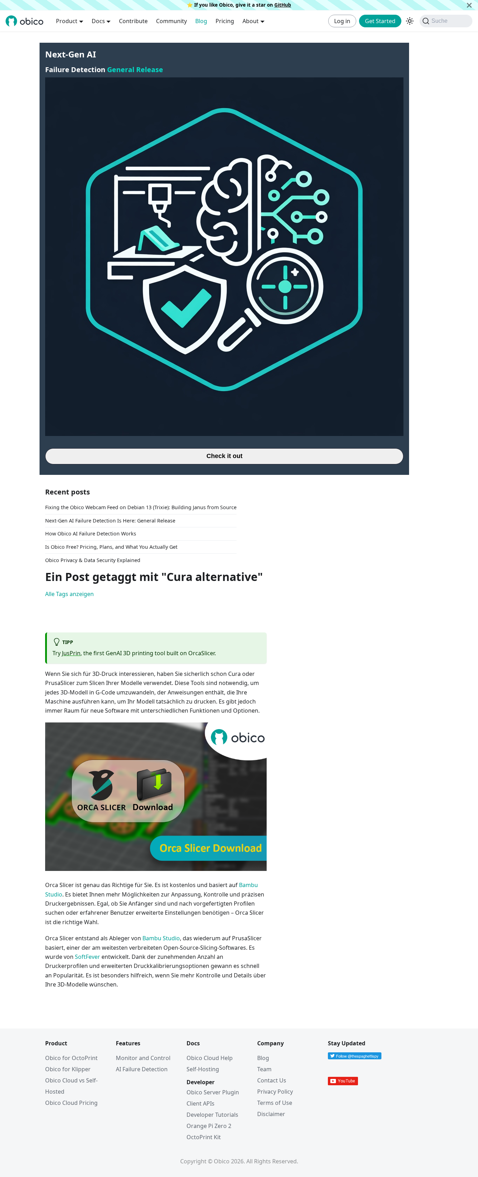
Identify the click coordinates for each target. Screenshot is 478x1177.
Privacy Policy (275, 1091)
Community (171, 21)
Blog (201, 21)
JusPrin (71, 653)
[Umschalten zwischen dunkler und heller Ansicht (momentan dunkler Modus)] (409, 21)
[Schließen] (469, 5)
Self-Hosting (203, 1069)
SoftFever (87, 957)
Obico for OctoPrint (71, 1058)
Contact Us (271, 1080)
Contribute (133, 21)
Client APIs (201, 1103)
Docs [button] (98, 21)
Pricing (225, 21)
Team (264, 1069)
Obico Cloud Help (210, 1058)
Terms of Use (274, 1103)
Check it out (224, 455)
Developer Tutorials (212, 1115)
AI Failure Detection (142, 1069)
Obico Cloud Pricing (71, 1103)
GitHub (282, 4)
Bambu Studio (161, 938)
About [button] (250, 21)
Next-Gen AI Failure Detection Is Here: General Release (110, 520)
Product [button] (66, 21)
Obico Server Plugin (213, 1092)
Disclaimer (271, 1114)
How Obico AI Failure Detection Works (90, 533)
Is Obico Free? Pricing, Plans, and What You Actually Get (111, 547)
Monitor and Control (143, 1058)
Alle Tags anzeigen (69, 594)
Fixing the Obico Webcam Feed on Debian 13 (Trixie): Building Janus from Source (141, 507)
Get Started (380, 21)
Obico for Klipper (68, 1069)
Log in (342, 21)
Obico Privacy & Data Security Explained (92, 560)
